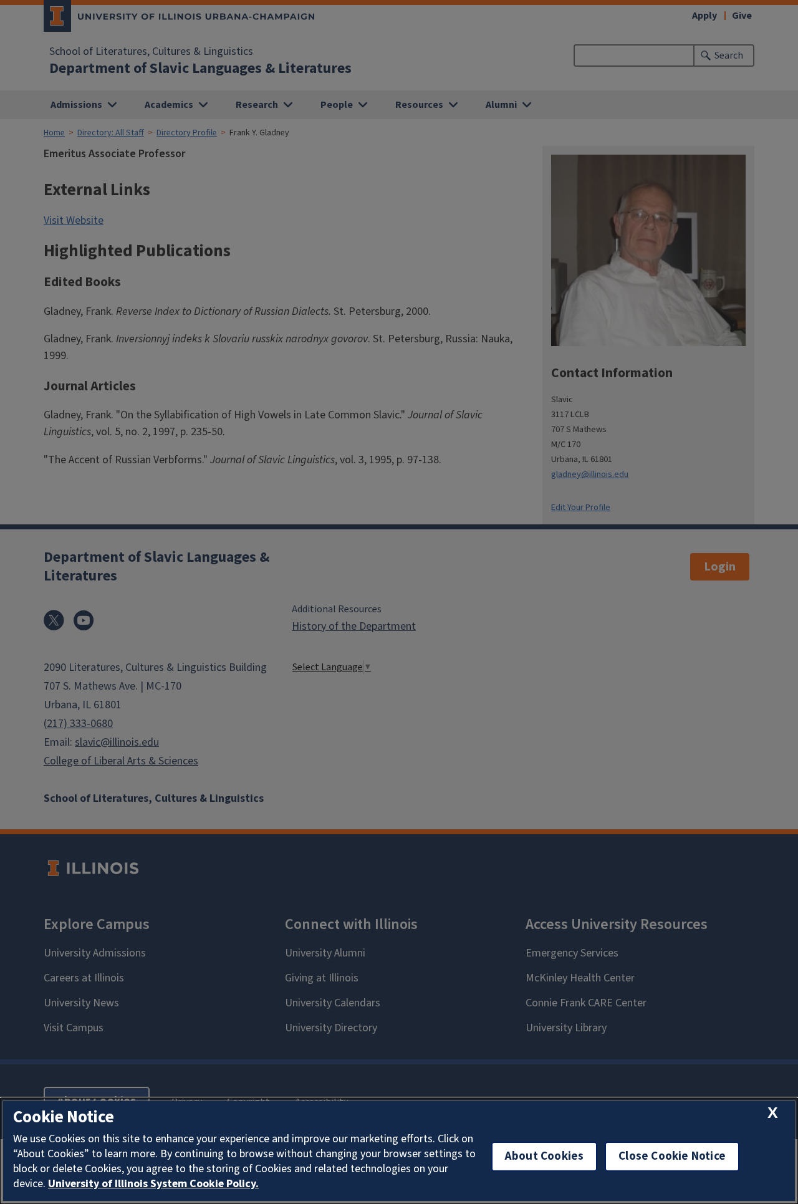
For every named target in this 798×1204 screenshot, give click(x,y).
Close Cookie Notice (672, 1156)
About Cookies (544, 1156)
